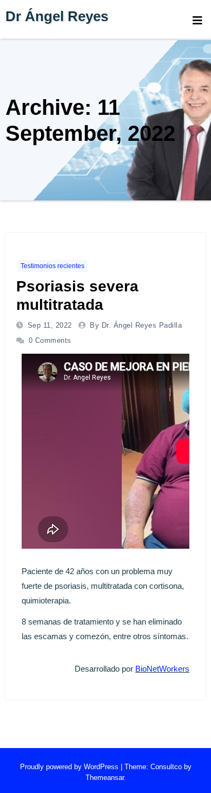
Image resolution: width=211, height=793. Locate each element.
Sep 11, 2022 (48, 325)
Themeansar (104, 778)
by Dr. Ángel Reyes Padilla (136, 325)
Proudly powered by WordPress (70, 767)
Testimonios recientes (52, 266)
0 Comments (50, 340)
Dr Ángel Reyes (56, 16)
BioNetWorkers (162, 668)
